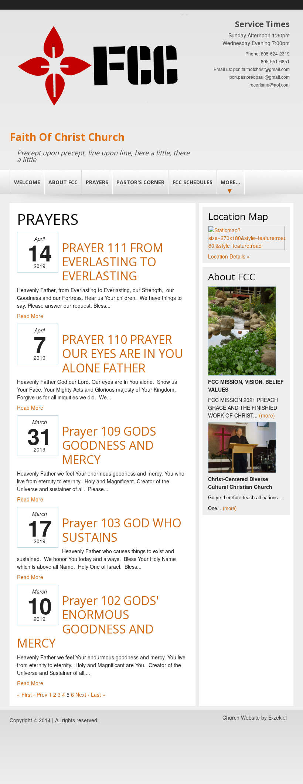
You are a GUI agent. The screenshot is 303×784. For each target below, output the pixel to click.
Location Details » (229, 256)
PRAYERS (97, 182)
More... (230, 182)
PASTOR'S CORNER (140, 182)
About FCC (63, 182)
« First (24, 694)
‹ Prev (40, 694)
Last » (98, 694)
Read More (30, 316)
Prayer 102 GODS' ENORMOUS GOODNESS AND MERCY (88, 621)
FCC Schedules (192, 182)
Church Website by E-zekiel (254, 717)
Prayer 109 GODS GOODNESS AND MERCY (109, 445)
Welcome (27, 182)
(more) (267, 415)
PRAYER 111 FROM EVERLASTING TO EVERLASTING (112, 262)
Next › (82, 694)
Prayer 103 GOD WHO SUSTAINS (121, 530)
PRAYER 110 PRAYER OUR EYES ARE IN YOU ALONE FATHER (122, 353)
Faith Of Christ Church (67, 137)
